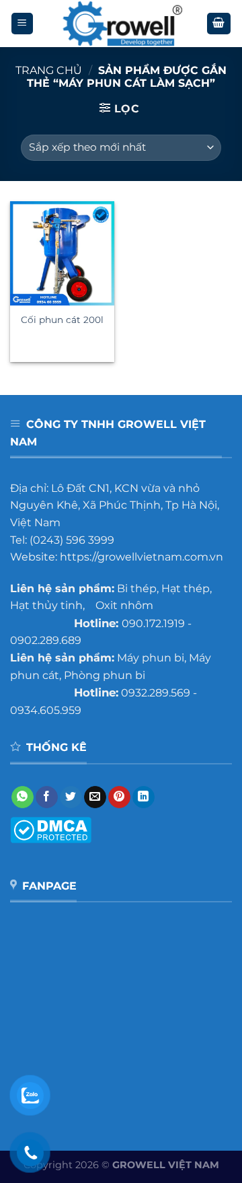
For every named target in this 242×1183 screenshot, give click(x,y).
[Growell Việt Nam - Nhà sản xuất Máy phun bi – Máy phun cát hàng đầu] (121, 23)
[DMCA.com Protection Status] (50, 829)
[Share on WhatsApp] (22, 797)
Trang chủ (48, 70)
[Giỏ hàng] (219, 24)
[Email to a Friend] (95, 797)
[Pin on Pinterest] (119, 797)
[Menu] (22, 24)
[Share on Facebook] (47, 797)
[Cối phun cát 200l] (62, 253)
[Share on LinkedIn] (143, 797)
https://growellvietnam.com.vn (141, 556)
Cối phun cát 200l (62, 319)
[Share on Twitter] (71, 797)
